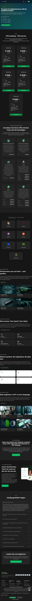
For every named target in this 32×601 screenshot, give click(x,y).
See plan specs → (3, 282)
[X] (18, 575)
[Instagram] (22, 575)
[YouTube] (24, 575)
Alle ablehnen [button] (20, 597)
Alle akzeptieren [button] (12, 597)
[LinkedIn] (20, 575)
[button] (16, 506)
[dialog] (16, 593)
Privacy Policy (16, 591)
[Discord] (27, 575)
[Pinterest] (25, 575)
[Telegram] (29, 575)
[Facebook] (16, 575)
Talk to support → (3, 403)
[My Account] (24, 1)
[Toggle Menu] (2, 1)
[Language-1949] (26, 1)
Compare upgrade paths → (5, 367)
